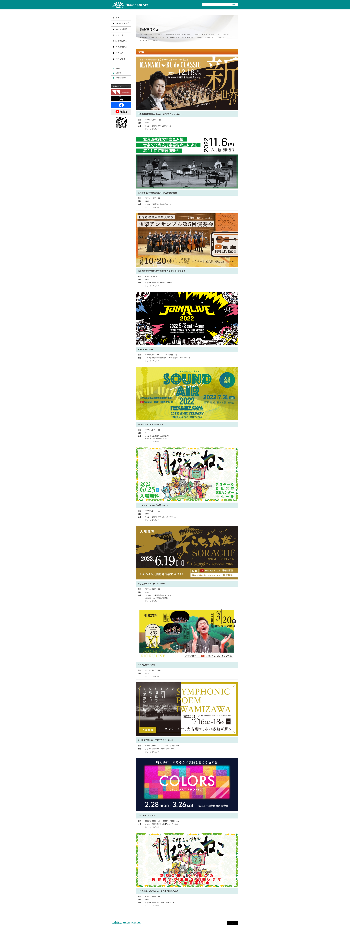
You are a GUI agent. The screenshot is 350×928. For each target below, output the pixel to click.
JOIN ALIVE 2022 (145, 349)
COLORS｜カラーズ (146, 815)
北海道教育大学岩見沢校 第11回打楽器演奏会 (157, 193)
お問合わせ (120, 59)
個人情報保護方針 (121, 78)
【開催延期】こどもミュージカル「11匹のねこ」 (159, 891)
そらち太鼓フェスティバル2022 (151, 583)
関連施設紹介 (121, 41)
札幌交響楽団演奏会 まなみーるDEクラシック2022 (160, 114)
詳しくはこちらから (152, 129)
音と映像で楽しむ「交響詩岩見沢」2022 (155, 740)
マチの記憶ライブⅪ (146, 665)
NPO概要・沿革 (122, 23)
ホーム (118, 17)
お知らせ (119, 35)
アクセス (119, 53)
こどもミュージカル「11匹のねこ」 (153, 505)
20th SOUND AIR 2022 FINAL (151, 424)
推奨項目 (118, 68)
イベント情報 (121, 29)
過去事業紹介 (121, 47)
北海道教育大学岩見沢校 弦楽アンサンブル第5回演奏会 (161, 271)
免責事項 (118, 73)
